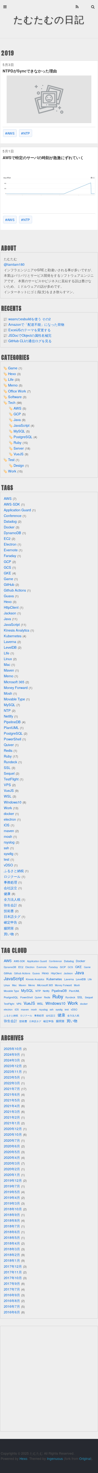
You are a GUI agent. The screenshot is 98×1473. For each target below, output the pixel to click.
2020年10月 (13, 1134)
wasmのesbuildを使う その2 (29, 318)
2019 (7, 53)
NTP (26, 133)
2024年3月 (12, 1059)
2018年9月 (12, 1214)
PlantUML (11, 727)
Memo (13, 384)
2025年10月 (13, 1048)
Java (17, 419)
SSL (7, 767)
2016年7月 (12, 1306)
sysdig (8, 853)
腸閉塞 (9, 927)
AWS (11, 133)
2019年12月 (13, 1180)
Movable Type (14, 698)
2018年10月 (13, 1208)
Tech (11, 402)
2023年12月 (13, 1065)
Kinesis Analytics (16, 630)
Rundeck (10, 761)
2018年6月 (12, 1231)
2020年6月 (12, 1145)
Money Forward (16, 687)
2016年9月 (12, 1294)
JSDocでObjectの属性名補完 (29, 335)
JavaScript (21, 425)
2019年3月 (12, 1203)
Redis (8, 750)
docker (9, 813)
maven (9, 830)
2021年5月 (12, 1099)
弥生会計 (10, 904)
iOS (7, 824)
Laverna (10, 641)
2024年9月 (12, 1054)
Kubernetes (12, 635)
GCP (17, 413)
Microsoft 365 (14, 681)
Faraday (10, 555)
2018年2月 (12, 1254)
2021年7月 (12, 1088)
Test (11, 459)
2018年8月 (12, 1220)
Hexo (12, 373)
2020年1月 (12, 1174)
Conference (12, 515)
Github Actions (15, 590)
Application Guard (17, 509)
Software (15, 396)
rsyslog (9, 842)
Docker (9, 526)
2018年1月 (12, 1260)
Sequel (9, 773)
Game (12, 367)
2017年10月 (13, 1277)
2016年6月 (12, 1311)
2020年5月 (12, 1151)
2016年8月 (12, 1300)
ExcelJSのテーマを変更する (29, 329)
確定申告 (10, 922)
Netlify (8, 716)
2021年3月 (12, 1111)
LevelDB (10, 647)
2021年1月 (12, 1122)
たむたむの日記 (48, 19)
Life (11, 379)
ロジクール (12, 876)
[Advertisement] (49, 1379)
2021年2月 (12, 1117)
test (6, 859)
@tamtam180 (14, 264)
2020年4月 (12, 1157)
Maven (9, 670)
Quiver (9, 744)
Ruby (17, 442)
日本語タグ (12, 916)
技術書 (9, 910)
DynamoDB (12, 532)
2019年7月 (12, 1185)
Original (85, 1458)
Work (12, 470)
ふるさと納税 (14, 870)
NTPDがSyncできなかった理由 (30, 71)
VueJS (19, 453)
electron (10, 819)
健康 (7, 893)
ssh (6, 847)
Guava (9, 595)
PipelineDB (12, 721)
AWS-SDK (12, 504)
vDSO (8, 864)
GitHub (9, 584)
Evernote (11, 549)
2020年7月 (12, 1140)
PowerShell (12, 738)
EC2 (7, 538)
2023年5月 (12, 1077)
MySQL (19, 430)
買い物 (9, 933)
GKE (7, 572)
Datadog (10, 521)
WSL (7, 796)
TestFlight (11, 778)
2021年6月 (12, 1094)
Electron (10, 544)
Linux (8, 658)
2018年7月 (12, 1225)
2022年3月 (12, 1082)
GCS (7, 567)
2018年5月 (12, 1237)
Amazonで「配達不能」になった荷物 (36, 324)
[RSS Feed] (77, 6)
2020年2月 (12, 1168)
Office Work (17, 390)
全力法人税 (12, 899)
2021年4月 (12, 1105)
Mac (7, 664)
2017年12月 (13, 1266)
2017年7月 (12, 1289)
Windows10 (12, 801)
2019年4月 (12, 1197)
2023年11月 (13, 1071)
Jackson (10, 612)
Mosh (8, 693)
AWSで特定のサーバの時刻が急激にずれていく (43, 157)
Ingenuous (55, 1458)
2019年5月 (12, 1191)
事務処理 (10, 882)
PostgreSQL (23, 436)
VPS (7, 784)
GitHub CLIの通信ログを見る (30, 340)
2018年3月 (12, 1248)
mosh (8, 836)
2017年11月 (13, 1271)
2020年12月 (13, 1128)
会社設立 (10, 887)
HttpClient (11, 607)
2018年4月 (12, 1243)
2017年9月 (12, 1283)
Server (19, 448)
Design (19, 465)
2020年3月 (12, 1163)
